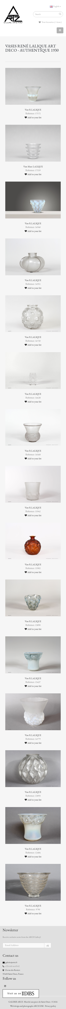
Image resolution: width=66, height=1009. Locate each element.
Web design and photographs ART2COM (27, 1006)
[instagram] (5, 985)
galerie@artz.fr (11, 962)
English (56, 6)
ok (47, 945)
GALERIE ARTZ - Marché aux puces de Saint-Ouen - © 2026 (33, 1002)
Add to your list (34, 117)
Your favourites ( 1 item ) (51, 22)
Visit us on (14, 993)
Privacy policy (50, 1006)
